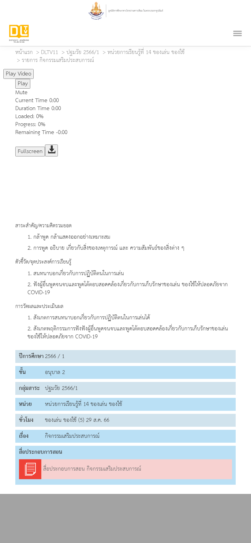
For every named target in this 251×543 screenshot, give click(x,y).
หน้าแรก (24, 52)
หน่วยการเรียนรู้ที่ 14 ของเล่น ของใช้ (146, 52)
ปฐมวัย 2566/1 (82, 52)
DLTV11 (49, 52)
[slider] (64, 71)
